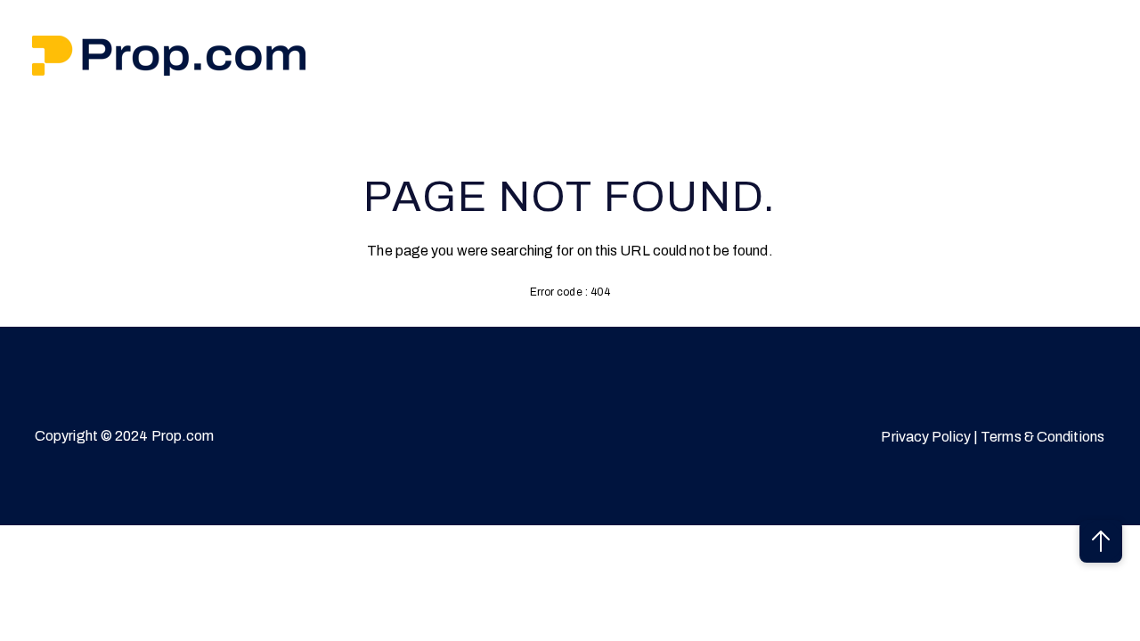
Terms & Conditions (1042, 436)
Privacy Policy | (931, 436)
